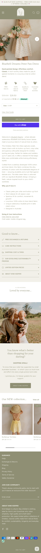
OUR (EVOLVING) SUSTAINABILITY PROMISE (16, 260)
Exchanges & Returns (10, 462)
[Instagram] (7, 529)
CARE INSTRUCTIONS (13, 246)
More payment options (20, 130)
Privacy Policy (7, 471)
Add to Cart (20, 550)
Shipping (5, 465)
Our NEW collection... (14, 399)
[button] (4, 39)
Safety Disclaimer (8, 478)
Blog (3, 468)
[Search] (34, 13)
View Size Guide (8, 112)
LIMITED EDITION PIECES (14, 267)
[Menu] (3, 13)
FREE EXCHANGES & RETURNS (16, 239)
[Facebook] (3, 529)
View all (36, 400)
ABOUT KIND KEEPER (13, 274)
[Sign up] (38, 497)
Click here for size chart (10, 217)
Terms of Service (8, 475)
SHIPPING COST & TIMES (14, 252)
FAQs (4, 458)
